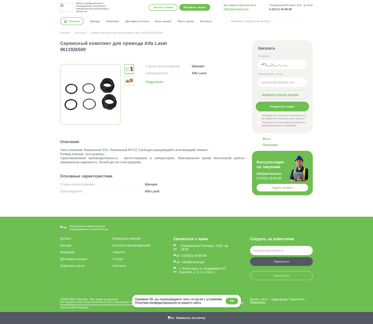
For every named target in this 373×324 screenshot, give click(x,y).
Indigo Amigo (280, 299)
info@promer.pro (236, 9)
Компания (112, 21)
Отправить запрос (282, 106)
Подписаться (281, 261)
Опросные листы (72, 265)
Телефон (263, 56)
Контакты (206, 21)
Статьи (118, 259)
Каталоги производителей (131, 245)
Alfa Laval (199, 73)
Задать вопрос (282, 187)
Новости (119, 252)
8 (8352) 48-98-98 (280, 9)
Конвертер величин (127, 238)
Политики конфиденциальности (157, 302)
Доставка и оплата (137, 21)
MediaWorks (258, 302)
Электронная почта (270, 73)
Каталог (65, 238)
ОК (232, 301)
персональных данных (291, 118)
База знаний (163, 21)
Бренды (95, 21)
